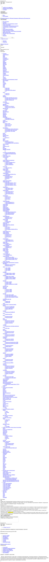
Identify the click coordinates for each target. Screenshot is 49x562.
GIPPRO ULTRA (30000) (10, 278)
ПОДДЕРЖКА (6, 552)
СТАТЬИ (5, 9)
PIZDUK (4, 68)
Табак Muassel (6, 210)
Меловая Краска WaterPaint (10, 479)
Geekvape (5, 319)
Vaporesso (5, 364)
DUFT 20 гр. (7, 197)
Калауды (4, 390)
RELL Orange (8, 125)
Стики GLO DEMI (6, 485)
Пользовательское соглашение (9, 548)
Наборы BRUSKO (9, 308)
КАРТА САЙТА (6, 551)
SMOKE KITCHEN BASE (10, 153)
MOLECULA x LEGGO (10, 107)
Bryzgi (4, 82)
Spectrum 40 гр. (8, 236)
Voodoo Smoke (6, 75)
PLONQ (4, 293)
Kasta (4, 461)
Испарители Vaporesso (9, 365)
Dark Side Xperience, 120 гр (10, 182)
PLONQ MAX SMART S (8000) (11, 297)
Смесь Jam (5, 166)
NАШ (6, 220)
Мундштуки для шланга (8, 415)
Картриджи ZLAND (9, 376)
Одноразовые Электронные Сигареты (10, 25)
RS (5, 425)
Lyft (3, 462)
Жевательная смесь (7, 32)
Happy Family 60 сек (7, 472)
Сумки (4, 402)
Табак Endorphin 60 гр (9, 203)
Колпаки (4, 391)
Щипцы (4, 406)
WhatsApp (5, 41)
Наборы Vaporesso (9, 368)
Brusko (4, 305)
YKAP (4, 77)
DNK (4, 84)
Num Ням (5, 113)
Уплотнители (5, 403)
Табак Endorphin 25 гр (9, 202)
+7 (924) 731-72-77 (4, 38)
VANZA (4, 363)
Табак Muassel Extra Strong (10, 211)
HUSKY (4, 96)
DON (4, 56)
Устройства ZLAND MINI (10, 377)
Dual (4, 313)
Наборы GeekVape (9, 322)
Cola (4, 494)
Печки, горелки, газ (7, 398)
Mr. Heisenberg (6, 111)
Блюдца (4, 388)
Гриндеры (5, 430)
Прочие (4, 433)
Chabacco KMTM (8, 163)
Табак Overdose (6, 222)
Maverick (4, 104)
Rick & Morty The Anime (10, 131)
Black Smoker (5, 80)
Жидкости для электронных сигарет (10, 23)
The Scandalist (5, 140)
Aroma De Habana (8, 435)
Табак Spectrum (6, 233)
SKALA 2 (7, 137)
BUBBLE (7, 103)
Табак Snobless (6, 232)
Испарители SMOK (9, 354)
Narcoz (4, 112)
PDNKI (4, 114)
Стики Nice (5, 489)
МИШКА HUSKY (6, 149)
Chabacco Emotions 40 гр (10, 162)
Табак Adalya (5, 169)
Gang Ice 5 (7, 94)
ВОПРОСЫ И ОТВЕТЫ (8, 8)
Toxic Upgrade (6, 144)
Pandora (4, 67)
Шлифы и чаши (6, 451)
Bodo (4, 55)
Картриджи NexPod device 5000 (11, 342)
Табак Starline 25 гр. (9, 239)
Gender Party (5, 471)
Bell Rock (7, 438)
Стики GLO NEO (6, 486)
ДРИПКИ (5, 381)
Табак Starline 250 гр (9, 241)
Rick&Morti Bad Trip (7, 299)
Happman (5, 457)
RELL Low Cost (8, 124)
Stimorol (4, 467)
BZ (6, 413)
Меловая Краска (6, 476)
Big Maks (7, 412)
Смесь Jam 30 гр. (8, 167)
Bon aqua (5, 491)
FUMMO (5, 272)
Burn (4, 493)
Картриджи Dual (8, 314)
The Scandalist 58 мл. (9, 141)
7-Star (6, 411)
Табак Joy (5, 206)
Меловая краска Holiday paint (11, 477)
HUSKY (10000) (8, 281)
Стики (4, 34)
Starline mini (7, 302)
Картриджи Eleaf (8, 317)
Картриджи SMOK (9, 355)
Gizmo (4, 95)
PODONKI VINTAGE (9, 119)
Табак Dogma (5, 190)
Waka (4, 303)
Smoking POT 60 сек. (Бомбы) (9, 474)
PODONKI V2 (8, 118)
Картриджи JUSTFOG (9, 335)
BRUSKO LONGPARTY (10, 264)
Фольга (4, 404)
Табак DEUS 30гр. (9, 189)
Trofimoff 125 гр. (8, 246)
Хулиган (4, 78)
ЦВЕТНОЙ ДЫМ (6, 542)
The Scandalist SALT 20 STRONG (12, 142)
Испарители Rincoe (9, 345)
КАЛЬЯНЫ (5, 537)
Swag (4, 468)
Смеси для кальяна (7, 24)
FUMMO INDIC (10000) (10, 273)
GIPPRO (4, 275)
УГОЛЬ (4, 540)
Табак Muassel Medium (9, 213)
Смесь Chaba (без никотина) (8, 160)
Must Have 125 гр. (8, 217)
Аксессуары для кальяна (8, 29)
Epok (4, 455)
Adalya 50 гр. (8, 172)
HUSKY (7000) (8, 283)
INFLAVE (5, 102)
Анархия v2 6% (6, 146)
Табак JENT (5, 205)
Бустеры (4, 148)
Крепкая (7, 251)
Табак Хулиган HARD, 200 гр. (11, 258)
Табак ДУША (5, 249)
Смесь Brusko (5, 156)
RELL (4, 122)
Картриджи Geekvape (9, 321)
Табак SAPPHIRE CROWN (8, 224)
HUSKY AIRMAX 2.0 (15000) (11, 284)
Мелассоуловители (7, 392)
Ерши (4, 389)
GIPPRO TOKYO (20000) (10, 277)
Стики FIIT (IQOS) (7, 484)
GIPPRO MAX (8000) (9, 276)
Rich (4, 496)
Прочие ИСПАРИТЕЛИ (8, 382)
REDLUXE (5, 121)
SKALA (4, 136)
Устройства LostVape (9, 340)
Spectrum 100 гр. (8, 234)
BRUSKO (5, 263)
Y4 (3, 76)
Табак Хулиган (6, 256)
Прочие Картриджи (7, 383)
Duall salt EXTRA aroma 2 (10, 90)
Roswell (4, 134)
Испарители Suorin (9, 359)
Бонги (4, 428)
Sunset (4, 138)
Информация (3, 545)
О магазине (5, 547)
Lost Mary (5, 288)
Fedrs (4, 456)
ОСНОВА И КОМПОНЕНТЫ (9, 152)
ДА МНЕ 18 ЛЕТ (7, 515)
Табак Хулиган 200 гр (9, 257)
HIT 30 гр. (7, 178)
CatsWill (4, 83)
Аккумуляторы (6, 378)
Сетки (4, 400)
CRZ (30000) (7, 270)
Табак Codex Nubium (7, 180)
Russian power (5, 135)
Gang (4, 92)
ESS (6, 407)
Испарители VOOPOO (10, 371)
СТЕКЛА (5, 385)
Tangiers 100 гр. (8, 244)
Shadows (4, 70)
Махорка (7, 442)
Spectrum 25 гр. (8, 235)
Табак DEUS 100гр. (9, 188)
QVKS (4, 120)
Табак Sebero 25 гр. (7, 231)
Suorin (4, 358)
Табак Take (5, 242)
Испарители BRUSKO (9, 306)
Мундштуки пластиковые (8, 396)
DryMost (4, 454)
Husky (4, 458)
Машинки (5, 432)
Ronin (4, 133)
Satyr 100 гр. (7, 227)
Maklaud (4, 62)
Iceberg (4, 460)
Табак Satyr (5, 225)
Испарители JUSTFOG (10, 334)
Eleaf (4, 315)
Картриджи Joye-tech (9, 332)
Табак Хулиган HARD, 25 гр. (11, 259)
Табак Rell (5, 223)
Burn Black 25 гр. (8, 177)
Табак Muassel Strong (9, 214)
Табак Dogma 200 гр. (9, 193)
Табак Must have (6, 216)
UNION (4, 74)
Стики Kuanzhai (6, 488)
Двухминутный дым (7, 475)
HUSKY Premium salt (9, 99)
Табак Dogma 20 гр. (9, 192)
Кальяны (4, 22)
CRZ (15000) (7, 267)
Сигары (4, 440)
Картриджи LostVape (9, 339)
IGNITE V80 (5, 286)
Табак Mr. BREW (6, 209)
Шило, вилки (5, 405)
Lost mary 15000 (8, 290)
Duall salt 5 (7, 89)
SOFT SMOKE (6, 71)
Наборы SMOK (8, 356)
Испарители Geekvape (9, 320)
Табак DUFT (5, 195)
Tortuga (4, 72)
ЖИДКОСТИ (5, 536)
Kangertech (5, 336)
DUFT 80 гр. (7, 199)
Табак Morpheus (6, 208)
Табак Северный (6, 253)
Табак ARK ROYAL (9, 444)
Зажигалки (5, 431)
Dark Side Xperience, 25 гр (10, 183)
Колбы (4, 410)
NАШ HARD (8, 221)
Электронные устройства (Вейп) (9, 26)
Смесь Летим (5, 168)
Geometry (5, 60)
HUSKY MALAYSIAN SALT (11, 98)
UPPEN (4, 361)
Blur (4, 81)
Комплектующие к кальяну (8, 30)
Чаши (4, 418)
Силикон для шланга (7, 417)
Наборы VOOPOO (9, 373)
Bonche (6, 420)
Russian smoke (6, 473)
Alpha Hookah (5, 54)
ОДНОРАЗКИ (6, 538)
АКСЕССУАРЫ (6, 535)
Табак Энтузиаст (6, 261)
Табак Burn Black (6, 175)
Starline (4, 300)
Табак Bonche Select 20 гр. (10, 174)
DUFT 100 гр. (8, 196)
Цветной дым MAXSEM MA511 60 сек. (11, 481)
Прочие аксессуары (7, 399)
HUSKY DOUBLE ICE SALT (11, 97)
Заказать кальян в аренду (5, 544)
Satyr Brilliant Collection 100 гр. (11, 229)
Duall (4, 86)
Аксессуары (5, 379)
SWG (4, 139)
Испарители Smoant (9, 348)
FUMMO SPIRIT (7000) (10, 274)
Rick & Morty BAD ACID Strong (11, 128)
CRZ (4, 266)
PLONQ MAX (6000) (9, 294)
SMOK (4, 353)
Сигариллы (5, 434)
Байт (4, 147)
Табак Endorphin (6, 201)
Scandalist (5, 497)
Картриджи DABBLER (10, 312)
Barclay (6, 437)
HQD (4, 327)
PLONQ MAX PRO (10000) (10, 295)
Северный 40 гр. (8, 255)
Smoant (4, 347)
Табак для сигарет (6, 441)
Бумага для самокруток (7, 429)
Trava (4, 145)
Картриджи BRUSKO (9, 307)
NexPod (4, 341)
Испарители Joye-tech (9, 331)
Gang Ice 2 (7, 93)
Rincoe (4, 344)
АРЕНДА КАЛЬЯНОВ (7, 7)
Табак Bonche (5, 173)
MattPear (4, 63)
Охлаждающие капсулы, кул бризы (10, 397)
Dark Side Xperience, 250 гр (10, 184)
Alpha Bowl (7, 419)
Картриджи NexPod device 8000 (11, 343)
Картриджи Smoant (9, 349)
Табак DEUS (5, 187)
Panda (4, 66)
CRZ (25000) (7, 269)
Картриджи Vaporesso (9, 367)
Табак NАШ (5, 219)
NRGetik (4, 463)
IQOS (4, 329)
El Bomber (5, 57)
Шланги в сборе (6, 424)
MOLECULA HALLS (9, 106)
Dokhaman (5, 453)
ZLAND (4, 375)
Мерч (4, 393)
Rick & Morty (5, 127)
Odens (4, 465)
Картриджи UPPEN (9, 362)
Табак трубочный (6, 446)
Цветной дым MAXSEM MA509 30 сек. (11, 480)
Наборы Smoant (8, 350)
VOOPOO (5, 370)
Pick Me (4, 116)
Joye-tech (4, 330)
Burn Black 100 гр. (9, 176)
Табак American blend (9, 443)
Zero (6, 158)
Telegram (4, 40)
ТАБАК (4, 539)
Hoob (4, 61)
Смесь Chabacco (6, 161)
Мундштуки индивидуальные (9, 395)
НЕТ (2, 515)
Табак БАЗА (5, 248)
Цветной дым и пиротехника (9, 33)
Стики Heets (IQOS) (7, 487)
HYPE (4, 459)
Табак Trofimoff (6, 245)
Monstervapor (5, 108)
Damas (6, 416)
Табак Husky (5, 204)
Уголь (4, 28)
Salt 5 (6, 109)
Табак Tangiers (6, 243)
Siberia (4, 466)
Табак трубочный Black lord (11, 447)
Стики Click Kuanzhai (7, 483)
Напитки (5, 35)
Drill (4, 85)
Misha (4, 65)
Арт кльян (7, 426)
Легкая (6, 252)
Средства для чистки (7, 401)
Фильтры (5, 449)
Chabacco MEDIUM (9, 164)
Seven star (5, 69)
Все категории (6, 21)
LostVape (4, 337)
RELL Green (7, 123)
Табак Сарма (5, 250)
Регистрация (5, 16)
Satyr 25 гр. (7, 228)
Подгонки (5, 154)
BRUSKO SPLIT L (9, 265)
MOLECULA (5, 105)
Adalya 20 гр (7, 170)
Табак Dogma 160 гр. (9, 191)
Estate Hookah (5, 58)
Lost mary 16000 (8, 291)
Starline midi (7, 301)
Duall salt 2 (7, 88)
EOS (4, 318)
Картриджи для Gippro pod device (12, 326)
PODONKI (5, 117)
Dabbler (4, 311)
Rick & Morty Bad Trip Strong (11, 130)
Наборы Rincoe (8, 346)
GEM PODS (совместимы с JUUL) (12, 384)
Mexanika (5, 64)
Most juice (5, 110)
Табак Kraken (5, 207)
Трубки (4, 448)
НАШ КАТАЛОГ (4, 533)
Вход (4, 15)
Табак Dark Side (6, 181)
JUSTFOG (5, 333)
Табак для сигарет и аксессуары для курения (12, 31)
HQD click (7, 328)
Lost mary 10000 (8, 289)
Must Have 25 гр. (8, 218)
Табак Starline (5, 238)
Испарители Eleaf (8, 316)
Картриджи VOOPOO (9, 372)
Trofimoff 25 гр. (8, 247)
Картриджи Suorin (9, 360)
